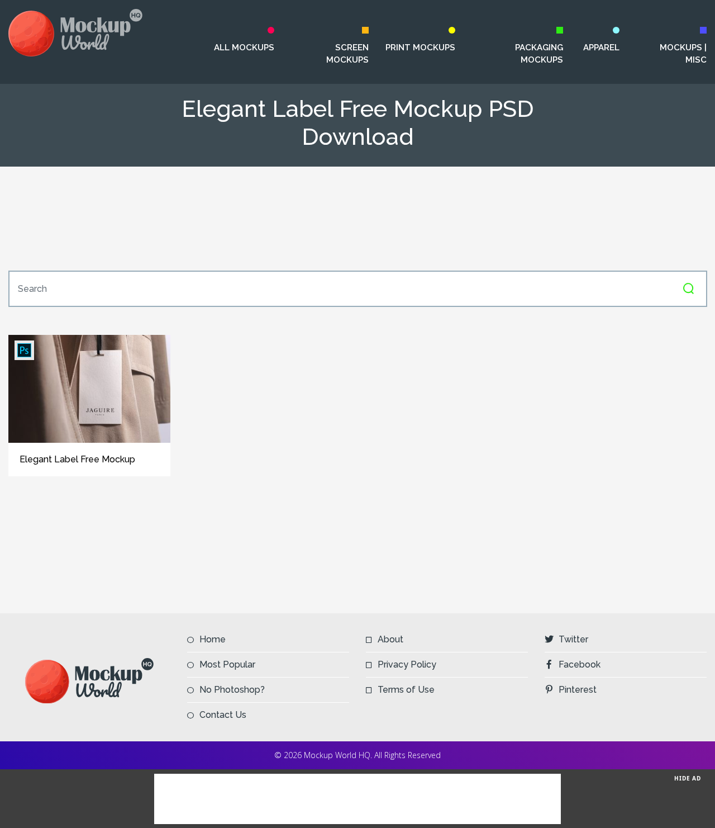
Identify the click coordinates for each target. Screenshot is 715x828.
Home (212, 639)
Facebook (579, 664)
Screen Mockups (347, 53)
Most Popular (227, 664)
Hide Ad (687, 778)
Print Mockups (420, 47)
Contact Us (222, 714)
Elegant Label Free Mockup (77, 459)
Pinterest (578, 689)
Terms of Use (406, 689)
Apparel (601, 47)
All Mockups (244, 47)
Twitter (573, 639)
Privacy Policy (407, 664)
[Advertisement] (357, 218)
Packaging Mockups (539, 53)
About (390, 639)
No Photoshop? (232, 689)
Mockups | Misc (683, 53)
